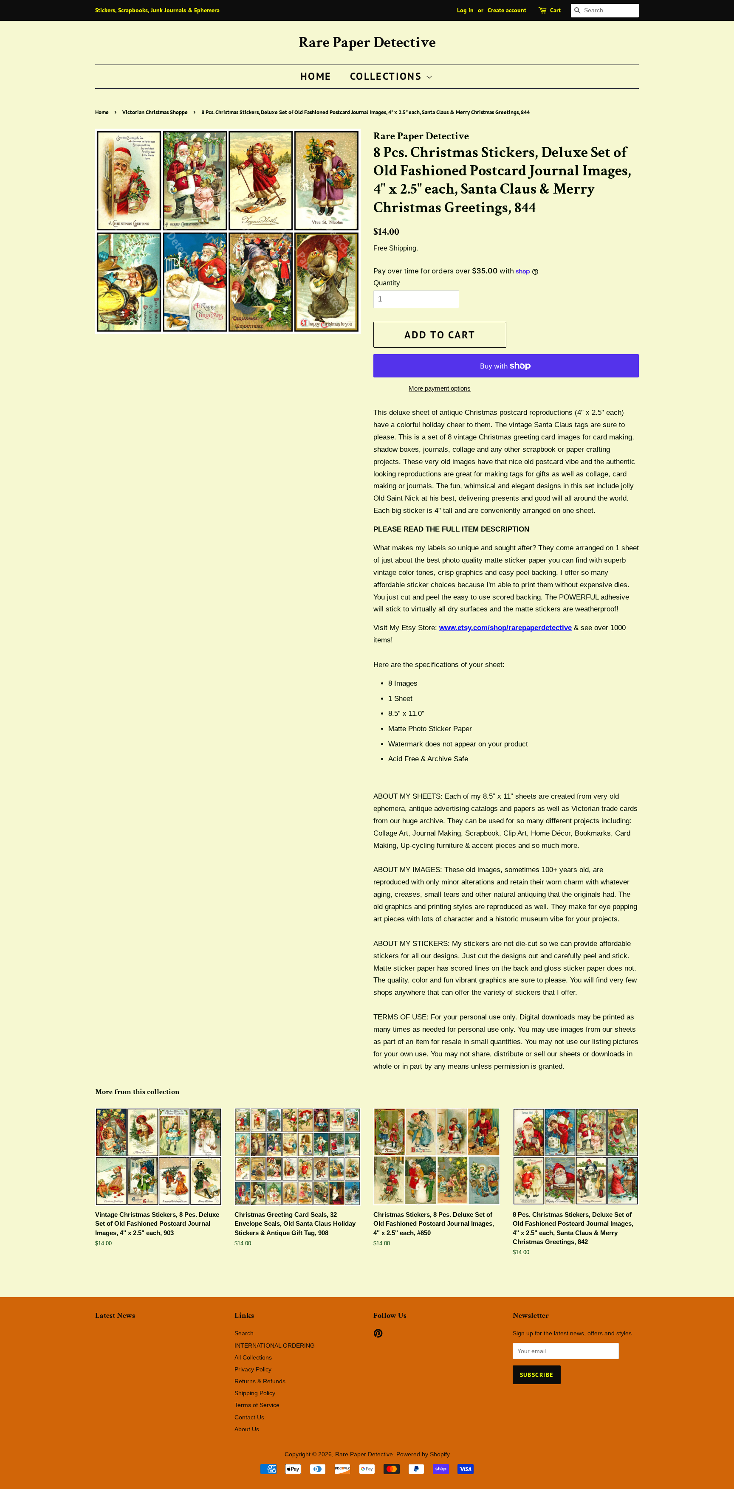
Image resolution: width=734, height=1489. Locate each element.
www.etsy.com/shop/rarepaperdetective (505, 628)
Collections (388, 76)
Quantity (386, 283)
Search (244, 1333)
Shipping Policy (254, 1393)
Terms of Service (256, 1405)
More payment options (440, 388)
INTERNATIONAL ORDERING (274, 1345)
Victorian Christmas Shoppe (155, 112)
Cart (555, 10)
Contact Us (249, 1417)
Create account (507, 10)
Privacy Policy (252, 1369)
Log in (465, 10)
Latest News (115, 1315)
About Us (246, 1429)
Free (380, 248)
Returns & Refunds (259, 1381)
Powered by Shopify (423, 1454)
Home (316, 76)
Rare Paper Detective (367, 43)
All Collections (253, 1357)
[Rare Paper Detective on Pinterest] (378, 1334)
